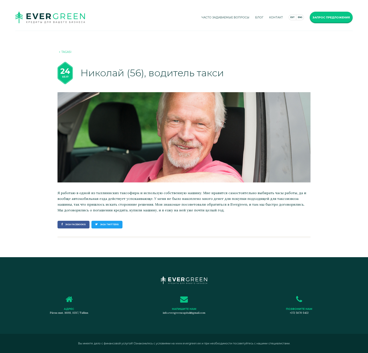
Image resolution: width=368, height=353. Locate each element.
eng (300, 17)
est (292, 17)
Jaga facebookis (75, 224)
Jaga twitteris (109, 224)
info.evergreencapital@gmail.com (184, 312)
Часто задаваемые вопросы (225, 17)
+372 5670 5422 (299, 312)
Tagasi (66, 52)
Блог (259, 17)
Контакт (276, 17)
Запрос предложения (331, 17)
